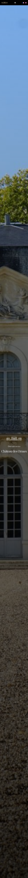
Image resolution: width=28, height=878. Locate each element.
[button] (15, 2)
